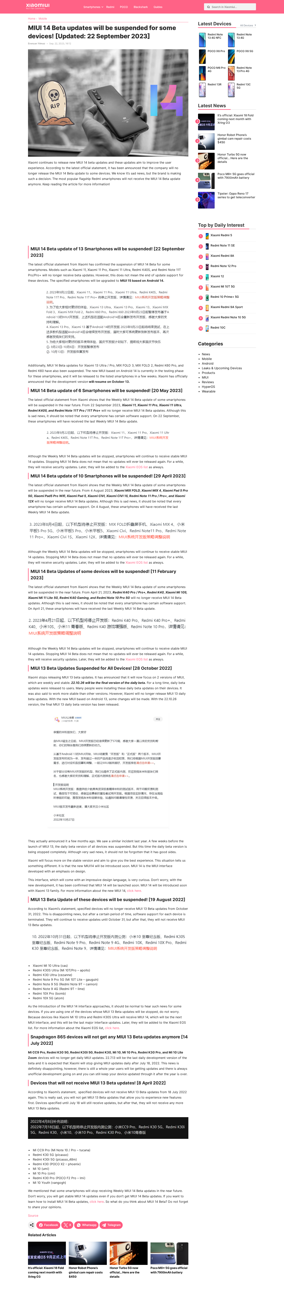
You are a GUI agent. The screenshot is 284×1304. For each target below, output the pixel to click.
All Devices (246, 25)
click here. (134, 891)
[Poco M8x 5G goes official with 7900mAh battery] (227, 180)
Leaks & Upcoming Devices (222, 368)
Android (207, 363)
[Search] (208, 6)
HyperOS (208, 387)
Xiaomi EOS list (136, 467)
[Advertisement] (108, 217)
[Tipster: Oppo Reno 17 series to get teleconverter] (227, 200)
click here (97, 1202)
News (206, 354)
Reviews (208, 382)
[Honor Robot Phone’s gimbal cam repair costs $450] (227, 141)
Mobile (207, 359)
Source (33, 1215)
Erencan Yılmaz (36, 43)
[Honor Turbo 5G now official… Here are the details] (227, 161)
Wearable (208, 391)
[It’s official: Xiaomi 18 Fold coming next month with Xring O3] (227, 122)
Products (208, 373)
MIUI (205, 377)
